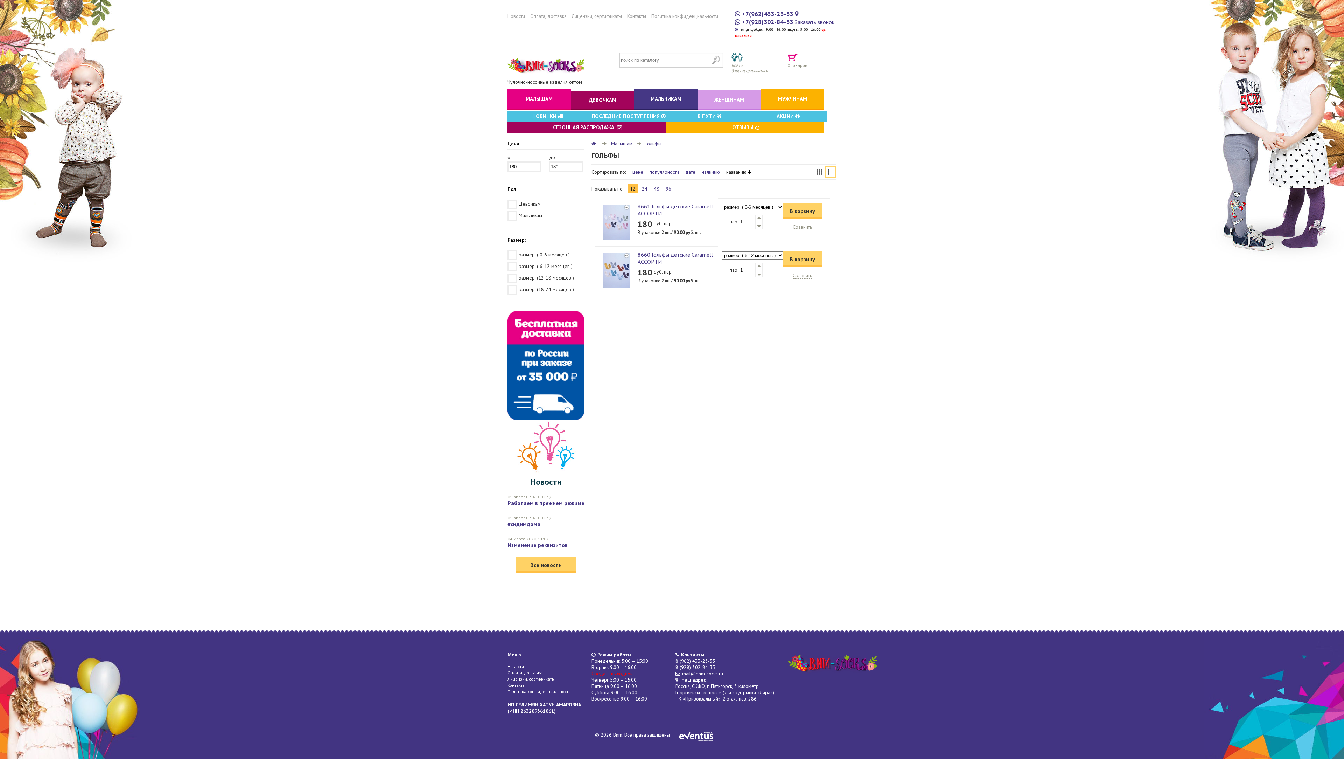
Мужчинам (792, 99)
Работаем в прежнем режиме (545, 502)
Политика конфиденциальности (684, 16)
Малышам (539, 99)
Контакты (636, 16)
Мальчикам (666, 99)
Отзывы (743, 127)
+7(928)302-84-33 (767, 22)
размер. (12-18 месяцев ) (546, 278)
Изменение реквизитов (537, 544)
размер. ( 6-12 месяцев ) (546, 266)
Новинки (545, 116)
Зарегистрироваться (750, 70)
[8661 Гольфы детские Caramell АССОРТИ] (616, 222)
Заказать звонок (814, 22)
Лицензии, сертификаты (597, 16)
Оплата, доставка (548, 16)
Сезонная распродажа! (585, 127)
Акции (786, 116)
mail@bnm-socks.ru (702, 673)
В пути (707, 116)
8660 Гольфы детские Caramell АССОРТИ (675, 258)
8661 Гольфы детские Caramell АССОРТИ (675, 210)
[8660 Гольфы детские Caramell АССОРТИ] (616, 270)
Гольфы (654, 143)
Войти (737, 65)
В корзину (802, 210)
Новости (516, 16)
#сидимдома (523, 523)
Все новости (546, 564)
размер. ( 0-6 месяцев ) (544, 254)
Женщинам (729, 99)
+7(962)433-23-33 (767, 14)
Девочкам (602, 100)
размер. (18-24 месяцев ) (546, 289)
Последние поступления (626, 116)
